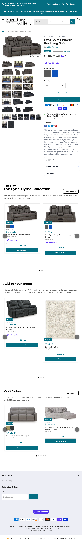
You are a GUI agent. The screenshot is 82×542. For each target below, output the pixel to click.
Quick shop (22, 245)
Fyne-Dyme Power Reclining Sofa (18, 235)
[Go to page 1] (39, 270)
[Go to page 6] (45, 455)
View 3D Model (53, 63)
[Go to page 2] (41, 270)
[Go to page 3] (42, 270)
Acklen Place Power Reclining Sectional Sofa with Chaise (59, 428)
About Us (20, 526)
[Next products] (77, 236)
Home (4, 32)
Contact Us (28, 526)
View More (70, 191)
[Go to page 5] (43, 455)
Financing (37, 526)
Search (12, 526)
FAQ (51, 526)
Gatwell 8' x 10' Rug (52, 347)
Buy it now (62, 100)
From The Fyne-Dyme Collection (55, 36)
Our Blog (56, 528)
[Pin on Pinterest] (55, 126)
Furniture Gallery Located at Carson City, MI (37, 528)
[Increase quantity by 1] (63, 85)
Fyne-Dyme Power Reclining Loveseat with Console (60, 236)
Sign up (34, 497)
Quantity (47, 81)
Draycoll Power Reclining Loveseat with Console (20, 328)
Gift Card (45, 526)
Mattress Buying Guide (62, 526)
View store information (53, 119)
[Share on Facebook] (45, 126)
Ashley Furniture (52, 47)
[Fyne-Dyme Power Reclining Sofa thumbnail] (7, 64)
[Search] (72, 21)
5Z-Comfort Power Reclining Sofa (18, 436)
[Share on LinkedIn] (52, 126)
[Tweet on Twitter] (49, 126)
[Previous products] (5, 236)
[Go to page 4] (43, 377)
